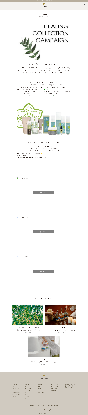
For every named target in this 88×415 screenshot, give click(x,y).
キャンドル (27, 398)
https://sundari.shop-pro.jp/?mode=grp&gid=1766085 (32, 157)
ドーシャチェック (54, 386)
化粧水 (13, 390)
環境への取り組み (54, 388)
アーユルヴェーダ (42, 9)
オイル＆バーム (28, 390)
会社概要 (32, 405)
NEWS (20, 9)
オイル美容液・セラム (16, 392)
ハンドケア (27, 396)
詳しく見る (43, 192)
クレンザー (14, 386)
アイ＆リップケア (15, 396)
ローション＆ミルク (28, 392)
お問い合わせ (53, 390)
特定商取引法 (55, 405)
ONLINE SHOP (65, 9)
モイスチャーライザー (16, 394)
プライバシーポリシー (40, 405)
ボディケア (34, 9)
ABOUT (58, 9)
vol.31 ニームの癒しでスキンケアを (45, 95)
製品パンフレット (41, 384)
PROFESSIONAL (51, 9)
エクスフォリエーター (16, 388)
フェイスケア (27, 9)
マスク (13, 398)
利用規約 (48, 405)
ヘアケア (26, 394)
